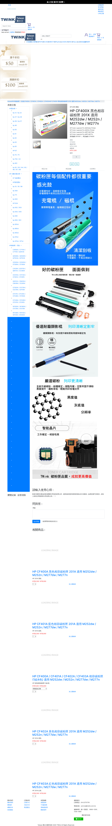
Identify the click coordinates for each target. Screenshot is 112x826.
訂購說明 (101, 5)
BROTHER (53, 42)
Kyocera (76, 42)
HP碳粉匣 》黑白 (14, 245)
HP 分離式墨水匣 (14, 174)
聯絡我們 (101, 11)
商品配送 (27, 807)
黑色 (77, 164)
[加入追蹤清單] (103, 105)
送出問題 (36, 521)
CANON (47, 42)
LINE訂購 (101, 13)
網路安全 (10, 807)
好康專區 (35, 42)
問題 (34, 508)
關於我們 (10, 802)
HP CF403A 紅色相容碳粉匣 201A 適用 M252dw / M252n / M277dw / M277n (64, 785)
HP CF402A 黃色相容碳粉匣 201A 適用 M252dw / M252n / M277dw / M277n (64, 733)
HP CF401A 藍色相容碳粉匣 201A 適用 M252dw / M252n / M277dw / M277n (64, 625)
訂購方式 (27, 802)
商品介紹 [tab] (44, 169)
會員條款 (10, 810)
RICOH (71, 42)
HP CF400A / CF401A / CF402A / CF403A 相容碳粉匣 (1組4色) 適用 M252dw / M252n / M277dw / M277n (67, 678)
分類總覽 (29, 42)
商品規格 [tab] (68, 169)
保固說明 (43, 802)
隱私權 (9, 805)
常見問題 (101, 7)
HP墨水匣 (12, 108)
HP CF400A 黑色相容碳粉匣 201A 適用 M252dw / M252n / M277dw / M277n (64, 573)
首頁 (9, 5)
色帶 (88, 42)
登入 (90, 34)
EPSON (42, 42)
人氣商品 (12, 32)
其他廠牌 (84, 42)
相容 (72, 164)
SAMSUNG (65, 42)
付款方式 (27, 805)
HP (39, 42)
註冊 (94, 34)
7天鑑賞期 (44, 805)
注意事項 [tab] (92, 169)
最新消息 (101, 9)
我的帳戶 (91, 36)
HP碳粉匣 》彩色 (14, 319)
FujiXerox (59, 42)
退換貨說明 (44, 807)
